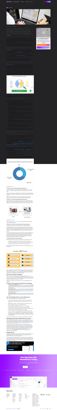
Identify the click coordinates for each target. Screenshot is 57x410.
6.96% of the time (19, 52)
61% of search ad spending (25, 284)
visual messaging (16, 221)
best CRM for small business (19, 149)
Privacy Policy (14, 408)
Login (44, 1)
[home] (9, 1)
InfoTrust (12, 94)
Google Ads (8, 50)
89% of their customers (21, 55)
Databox (12, 186)
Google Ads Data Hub (10, 64)
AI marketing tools (29, 149)
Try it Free (48, 1)
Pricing (31, 1)
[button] (16, 1)
